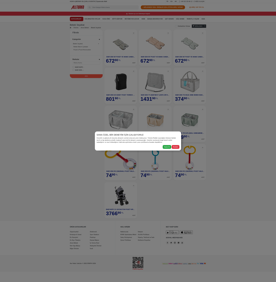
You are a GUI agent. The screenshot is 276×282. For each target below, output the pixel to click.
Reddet (175, 147)
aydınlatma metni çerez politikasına (137, 142)
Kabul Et (167, 147)
